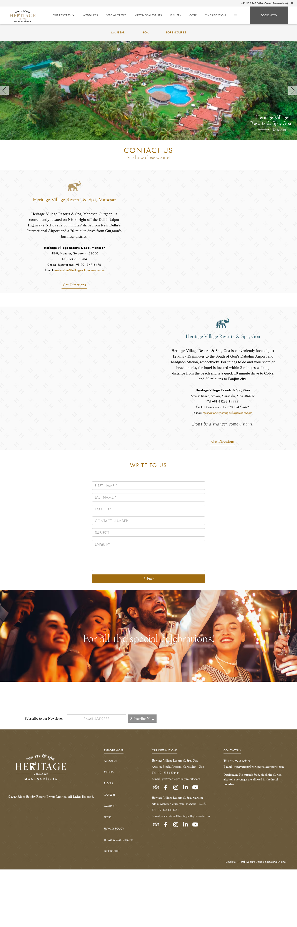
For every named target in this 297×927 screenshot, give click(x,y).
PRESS (107, 817)
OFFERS (108, 772)
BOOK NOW (269, 15)
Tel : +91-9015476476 (237, 760)
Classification (215, 15)
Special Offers (116, 15)
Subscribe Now (142, 718)
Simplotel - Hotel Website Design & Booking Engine (255, 862)
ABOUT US (110, 761)
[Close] (292, 3)
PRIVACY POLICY (114, 828)
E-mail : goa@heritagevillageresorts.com (176, 779)
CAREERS (109, 795)
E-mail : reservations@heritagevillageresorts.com (254, 767)
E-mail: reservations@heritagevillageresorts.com (181, 816)
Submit (148, 578)
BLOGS (108, 783)
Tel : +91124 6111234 (165, 810)
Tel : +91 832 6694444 (166, 773)
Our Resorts (61, 15)
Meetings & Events (148, 15)
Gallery (175, 15)
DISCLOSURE (112, 851)
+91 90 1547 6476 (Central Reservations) (264, 3)
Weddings (90, 15)
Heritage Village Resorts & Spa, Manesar (74, 200)
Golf (193, 15)
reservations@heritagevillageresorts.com (79, 270)
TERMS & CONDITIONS (118, 840)
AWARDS (109, 806)
